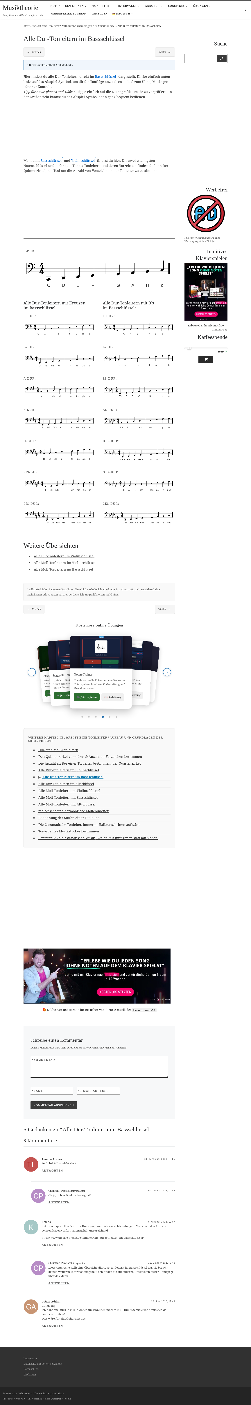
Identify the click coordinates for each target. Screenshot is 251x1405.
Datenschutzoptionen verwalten (43, 1363)
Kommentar (43, 1059)
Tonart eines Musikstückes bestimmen (68, 831)
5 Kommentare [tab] (40, 1140)
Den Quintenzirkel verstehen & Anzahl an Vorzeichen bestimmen (90, 756)
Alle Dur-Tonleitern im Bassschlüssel (72, 777)
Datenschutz (31, 1369)
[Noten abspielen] (33, 288)
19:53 (171, 1190)
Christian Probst (59, 1190)
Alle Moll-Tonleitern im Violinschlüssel (65, 562)
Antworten (52, 1170)
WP (23, 1398)
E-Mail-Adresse (93, 1090)
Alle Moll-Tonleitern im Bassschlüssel (63, 569)
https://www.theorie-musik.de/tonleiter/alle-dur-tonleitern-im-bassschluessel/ (93, 1237)
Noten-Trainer (81, 674)
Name (37, 1090)
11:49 (172, 1301)
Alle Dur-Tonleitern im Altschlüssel (66, 784)
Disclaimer (30, 1374)
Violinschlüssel (83, 160)
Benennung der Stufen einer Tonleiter (68, 818)
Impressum (30, 1358)
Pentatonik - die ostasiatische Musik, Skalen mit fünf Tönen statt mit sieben (98, 838)
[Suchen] (222, 58)
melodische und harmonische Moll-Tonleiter (73, 811)
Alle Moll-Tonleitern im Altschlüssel (66, 804)
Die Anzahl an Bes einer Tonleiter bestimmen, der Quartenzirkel (89, 763)
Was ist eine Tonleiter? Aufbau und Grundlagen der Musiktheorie (73, 26)
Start (27, 26)
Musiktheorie (21, 1393)
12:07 (171, 1222)
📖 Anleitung (111, 697)
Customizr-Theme (61, 1398)
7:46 (172, 1263)
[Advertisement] (99, 128)
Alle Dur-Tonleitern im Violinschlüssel (64, 556)
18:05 (171, 1159)
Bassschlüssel (105, 76)
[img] (99, 274)
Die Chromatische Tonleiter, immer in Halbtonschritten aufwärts (89, 824)
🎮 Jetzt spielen (85, 697)
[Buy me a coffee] (205, 359)
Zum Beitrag (219, 329)
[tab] (82, 716)
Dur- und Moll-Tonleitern (58, 750)
